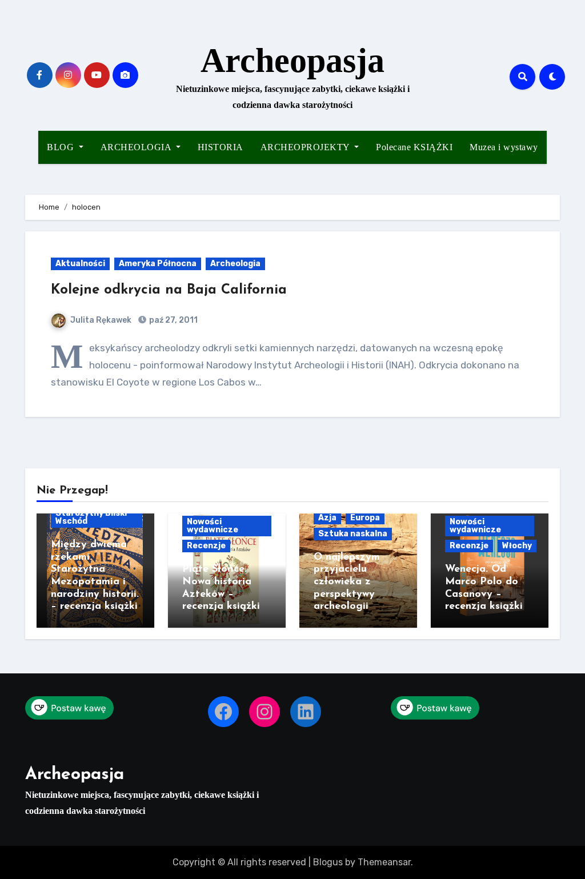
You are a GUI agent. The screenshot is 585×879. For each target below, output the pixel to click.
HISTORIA (220, 147)
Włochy (517, 546)
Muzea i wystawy (504, 147)
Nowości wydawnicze (212, 526)
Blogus (328, 862)
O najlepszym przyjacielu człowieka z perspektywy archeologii (347, 582)
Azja (327, 518)
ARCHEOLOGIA (137, 147)
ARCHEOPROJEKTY (306, 147)
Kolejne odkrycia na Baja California (169, 290)
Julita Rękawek (100, 320)
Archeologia (235, 263)
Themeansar (384, 862)
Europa (365, 518)
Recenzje (206, 546)
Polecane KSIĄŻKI (414, 147)
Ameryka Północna (158, 263)
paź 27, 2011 (172, 320)
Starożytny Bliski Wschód (91, 517)
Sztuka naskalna (352, 534)
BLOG (62, 147)
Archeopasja (292, 60)
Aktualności (80, 263)
